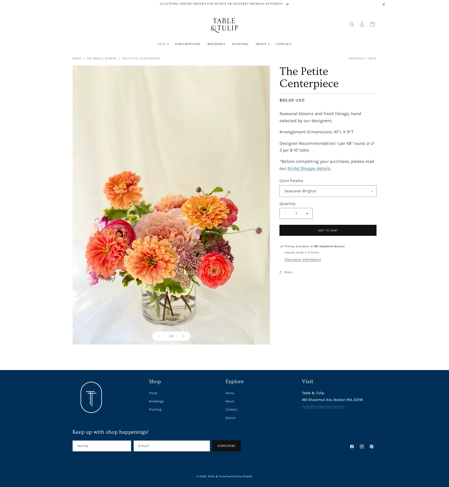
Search (230, 418)
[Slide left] (159, 336)
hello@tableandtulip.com (323, 406)
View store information (303, 260)
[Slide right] (183, 336)
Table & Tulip (216, 476)
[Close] (384, 4)
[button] (162, 44)
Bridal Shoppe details (308, 168)
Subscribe (226, 445)
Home (76, 58)
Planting (155, 409)
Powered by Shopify (239, 476)
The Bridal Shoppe (102, 58)
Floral (153, 393)
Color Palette (291, 180)
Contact (231, 409)
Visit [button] (307, 382)
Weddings (156, 401)
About (229, 401)
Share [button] (288, 272)
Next (373, 58)
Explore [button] (234, 382)
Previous (356, 58)
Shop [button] (155, 382)
